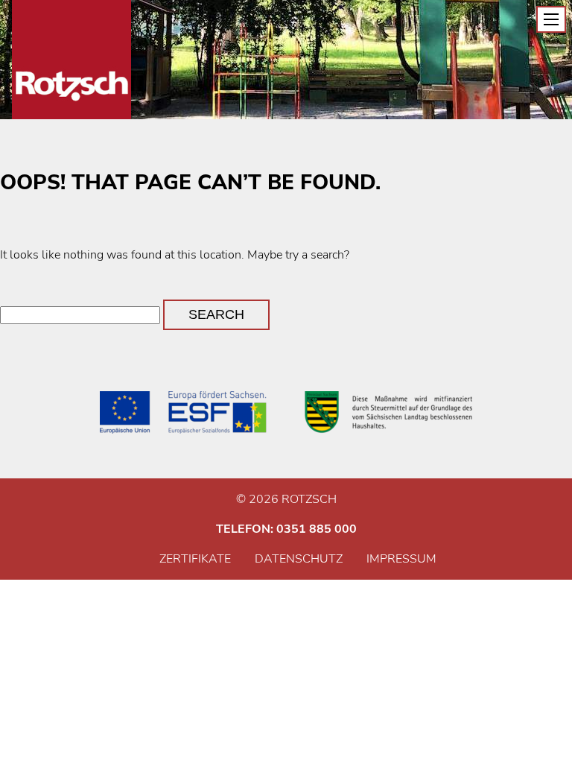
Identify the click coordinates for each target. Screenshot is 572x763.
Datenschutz (299, 559)
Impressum (401, 559)
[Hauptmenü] (551, 19)
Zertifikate (195, 559)
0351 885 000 (316, 529)
